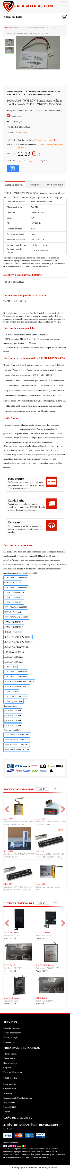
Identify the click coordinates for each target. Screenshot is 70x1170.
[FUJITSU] (18, 770)
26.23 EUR (40, 819)
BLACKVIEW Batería (45, 965)
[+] (30, 161)
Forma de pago (55, 184)
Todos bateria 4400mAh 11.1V (16, 749)
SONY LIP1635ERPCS (14, 592)
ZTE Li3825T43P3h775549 (15, 676)
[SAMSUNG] (10, 770)
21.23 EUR (8, 884)
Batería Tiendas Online (16, 27)
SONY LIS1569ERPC (13, 622)
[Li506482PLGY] (51, 952)
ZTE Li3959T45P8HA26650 (16, 617)
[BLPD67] (19, 952)
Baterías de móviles (37, 27)
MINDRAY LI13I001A (14, 652)
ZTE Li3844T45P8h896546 (15, 607)
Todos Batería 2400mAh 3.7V (16, 739)
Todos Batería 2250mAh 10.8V (17, 735)
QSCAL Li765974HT (13, 632)
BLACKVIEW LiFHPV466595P (18, 637)
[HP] (10, 766)
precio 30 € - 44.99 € (12, 715)
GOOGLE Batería (11, 933)
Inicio (55, 789)
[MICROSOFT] (51, 766)
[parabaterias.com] (35, 6)
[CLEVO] (27, 770)
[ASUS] (43, 770)
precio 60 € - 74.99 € (12, 725)
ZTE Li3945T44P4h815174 (15, 672)
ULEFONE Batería (11, 998)
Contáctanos (16, 116)
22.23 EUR (8, 819)
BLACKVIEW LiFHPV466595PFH (19, 642)
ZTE (51, 27)
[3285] (19, 985)
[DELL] (59, 766)
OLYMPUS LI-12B (12, 583)
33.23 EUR (40, 851)
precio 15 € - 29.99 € (12, 710)
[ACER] (35, 770)
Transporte (35, 184)
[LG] (43, 766)
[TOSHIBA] (35, 766)
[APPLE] (51, 770)
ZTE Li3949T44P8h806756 (15, 577)
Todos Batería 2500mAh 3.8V (16, 744)
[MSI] (18, 766)
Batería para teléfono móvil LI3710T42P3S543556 (27, 33)
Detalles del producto (15, 184)
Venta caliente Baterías (44, 140)
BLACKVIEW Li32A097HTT (16, 647)
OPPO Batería (9, 965)
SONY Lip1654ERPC (13, 701)
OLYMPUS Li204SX (13, 612)
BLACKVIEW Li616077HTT (16, 686)
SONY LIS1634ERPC (13, 627)
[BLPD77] (51, 985)
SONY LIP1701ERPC (13, 597)
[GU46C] (51, 919)
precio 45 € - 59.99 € (12, 720)
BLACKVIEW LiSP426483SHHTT (19, 681)
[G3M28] (19, 919)
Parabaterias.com (12, 425)
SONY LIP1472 (11, 691)
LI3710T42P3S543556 (14, 282)
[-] (19, 161)
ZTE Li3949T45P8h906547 (15, 587)
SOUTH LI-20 (10, 667)
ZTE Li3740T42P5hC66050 (15, 696)
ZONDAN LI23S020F (13, 657)
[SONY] (27, 766)
